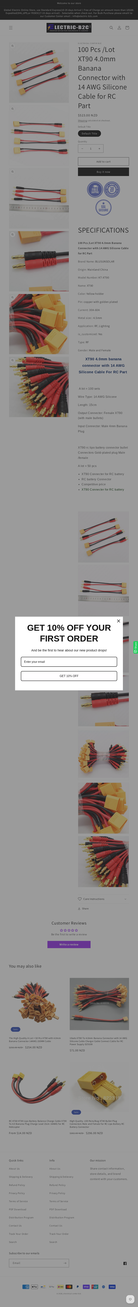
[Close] (118, 621)
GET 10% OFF (69, 676)
